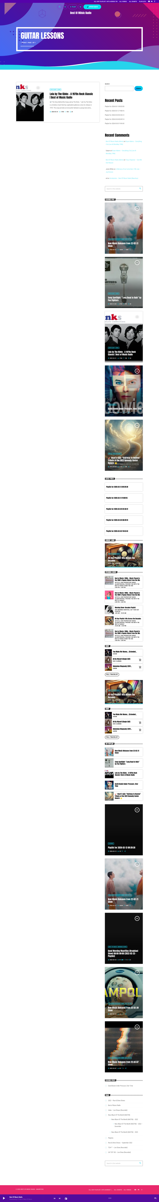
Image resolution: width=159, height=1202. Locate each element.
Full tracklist (112, 674)
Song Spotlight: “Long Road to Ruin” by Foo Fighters (124, 299)
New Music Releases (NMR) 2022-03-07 (120, 1058)
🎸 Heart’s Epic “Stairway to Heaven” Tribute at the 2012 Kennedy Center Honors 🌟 (124, 460)
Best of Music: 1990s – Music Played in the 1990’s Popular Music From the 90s (127, 579)
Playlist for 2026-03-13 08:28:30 (114, 106)
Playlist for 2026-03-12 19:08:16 (114, 111)
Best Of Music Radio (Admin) (114, 141)
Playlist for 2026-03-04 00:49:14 (114, 119)
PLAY (73, 7)
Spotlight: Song (55, 89)
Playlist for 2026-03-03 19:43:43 (114, 123)
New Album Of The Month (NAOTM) (119, 1115)
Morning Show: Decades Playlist (125, 608)
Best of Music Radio (114, 1105)
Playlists (110, 1138)
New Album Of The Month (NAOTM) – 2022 (124, 1119)
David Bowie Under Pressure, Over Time (125, 408)
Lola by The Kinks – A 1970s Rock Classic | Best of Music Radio (71, 96)
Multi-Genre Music (114, 554)
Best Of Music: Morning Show (117, 947)
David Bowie (112, 404)
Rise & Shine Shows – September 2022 (120, 1143)
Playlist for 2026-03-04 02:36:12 (114, 115)
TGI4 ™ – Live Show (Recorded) (117, 1148)
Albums (111, 843)
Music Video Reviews (115, 453)
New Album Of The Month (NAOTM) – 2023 (124, 1132)
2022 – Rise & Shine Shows (116, 1101)
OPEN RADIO (92, 7)
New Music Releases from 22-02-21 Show (123, 245)
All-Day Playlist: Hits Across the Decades (121, 559)
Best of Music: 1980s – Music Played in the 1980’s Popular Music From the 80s (127, 594)
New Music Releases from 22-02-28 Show (123, 1009)
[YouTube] (149, 1)
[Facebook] (155, 1)
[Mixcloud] (152, 1)
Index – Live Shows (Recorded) (117, 1110)
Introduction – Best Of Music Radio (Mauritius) (123, 178)
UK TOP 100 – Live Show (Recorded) (119, 1152)
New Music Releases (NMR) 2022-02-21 (120, 239)
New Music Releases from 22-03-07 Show (123, 1063)
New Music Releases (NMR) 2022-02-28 (120, 1003)
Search (107, 84)
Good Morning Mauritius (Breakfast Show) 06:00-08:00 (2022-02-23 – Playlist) (123, 953)
